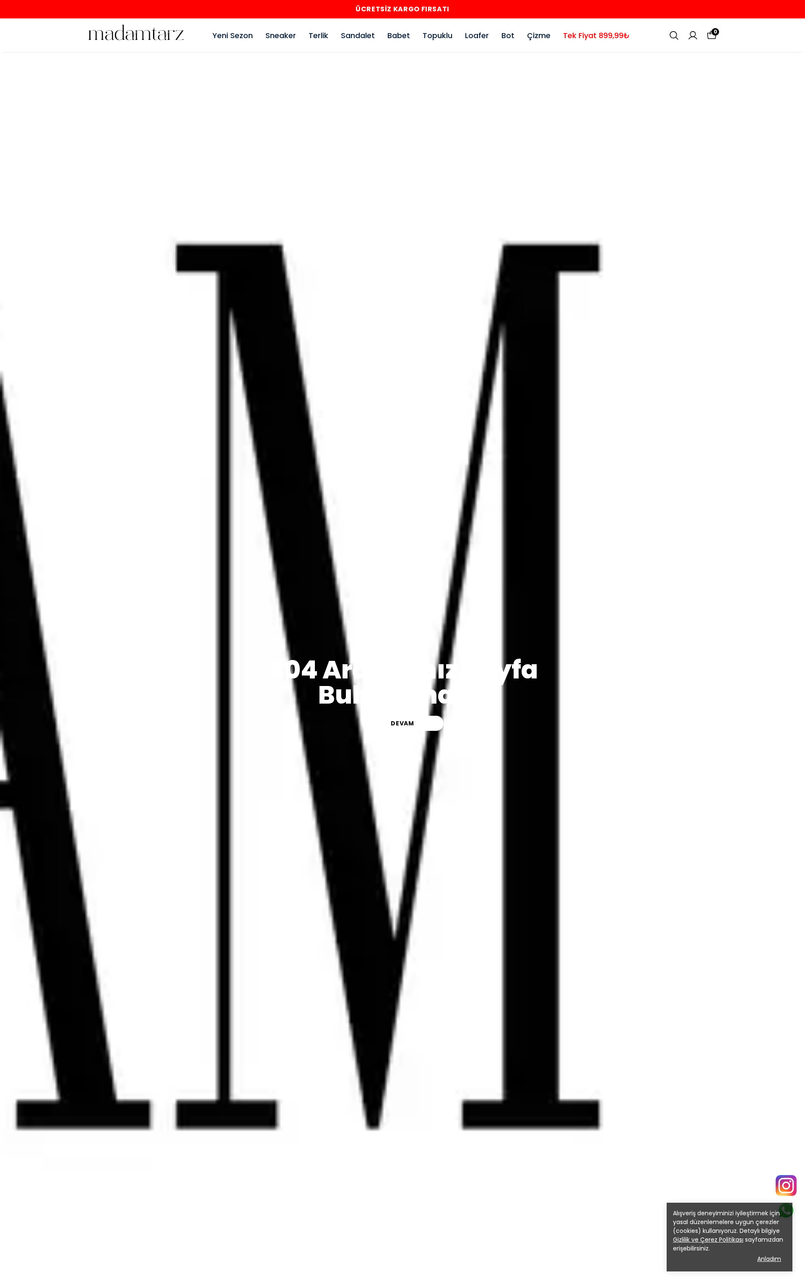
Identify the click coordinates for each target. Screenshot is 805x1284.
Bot (507, 35)
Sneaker (280, 35)
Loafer (477, 35)
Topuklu (437, 35)
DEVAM (402, 723)
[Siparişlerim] (693, 35)
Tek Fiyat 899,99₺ (596, 35)
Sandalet (358, 35)
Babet (398, 35)
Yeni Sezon (233, 35)
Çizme (539, 35)
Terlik (318, 35)
